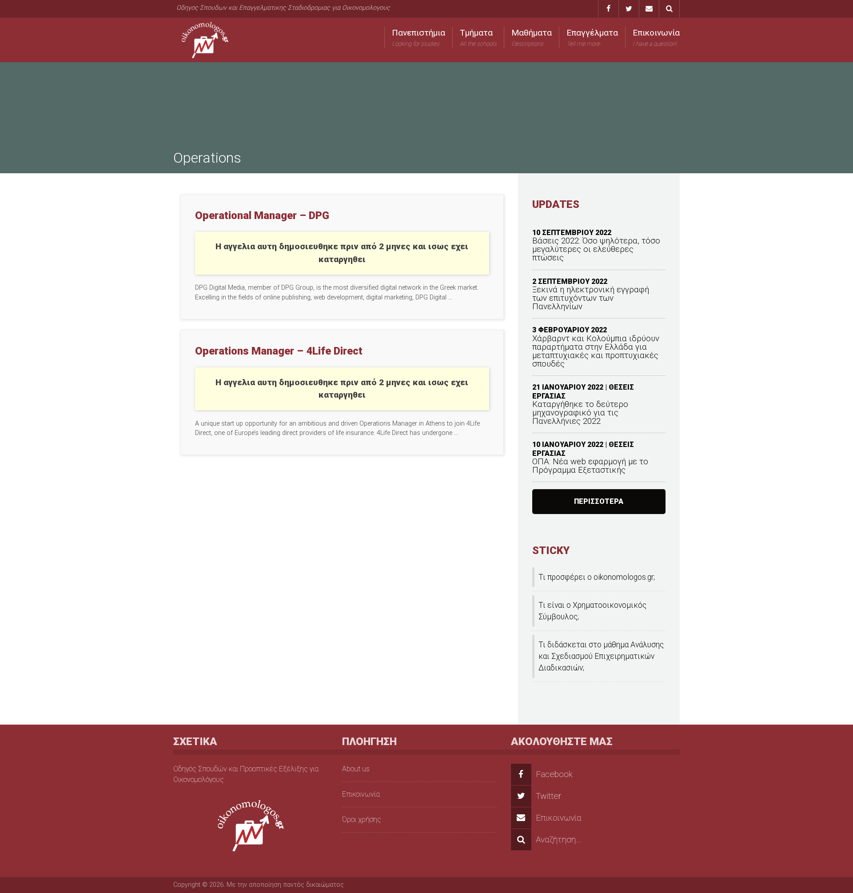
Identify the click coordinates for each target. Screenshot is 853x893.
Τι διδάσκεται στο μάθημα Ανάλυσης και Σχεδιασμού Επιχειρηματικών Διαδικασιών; (601, 656)
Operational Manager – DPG (262, 215)
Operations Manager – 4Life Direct (279, 351)
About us (356, 769)
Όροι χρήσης (361, 819)
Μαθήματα (531, 37)
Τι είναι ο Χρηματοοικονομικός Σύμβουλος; (592, 611)
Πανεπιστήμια (418, 37)
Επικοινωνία (656, 37)
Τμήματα (478, 37)
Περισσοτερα (598, 501)
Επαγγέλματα (592, 37)
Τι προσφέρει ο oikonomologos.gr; (596, 577)
